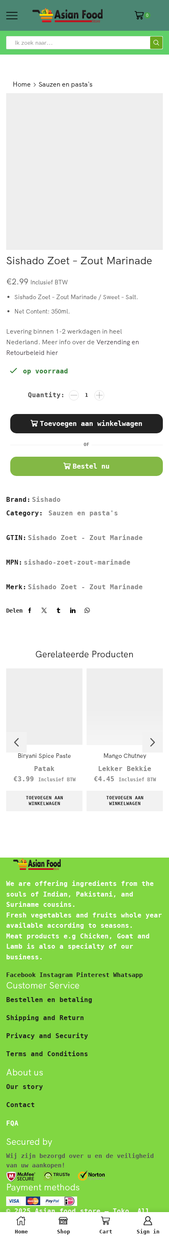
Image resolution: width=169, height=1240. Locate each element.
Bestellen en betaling (49, 1000)
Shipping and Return (45, 1018)
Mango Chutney (124, 756)
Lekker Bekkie (124, 769)
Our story (24, 1087)
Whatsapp (128, 974)
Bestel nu (91, 466)
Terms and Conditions (47, 1054)
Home (22, 84)
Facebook (22, 974)
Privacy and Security (47, 1036)
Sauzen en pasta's (66, 84)
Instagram (57, 974)
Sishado (46, 499)
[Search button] (156, 43)
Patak (44, 769)
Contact (20, 1105)
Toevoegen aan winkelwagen (91, 423)
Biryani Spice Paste (44, 756)
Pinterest (94, 974)
